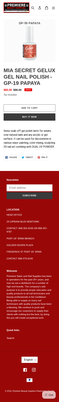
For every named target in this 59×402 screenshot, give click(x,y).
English (28, 359)
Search (10, 338)
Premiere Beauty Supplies (24, 391)
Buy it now (29, 117)
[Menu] (53, 7)
